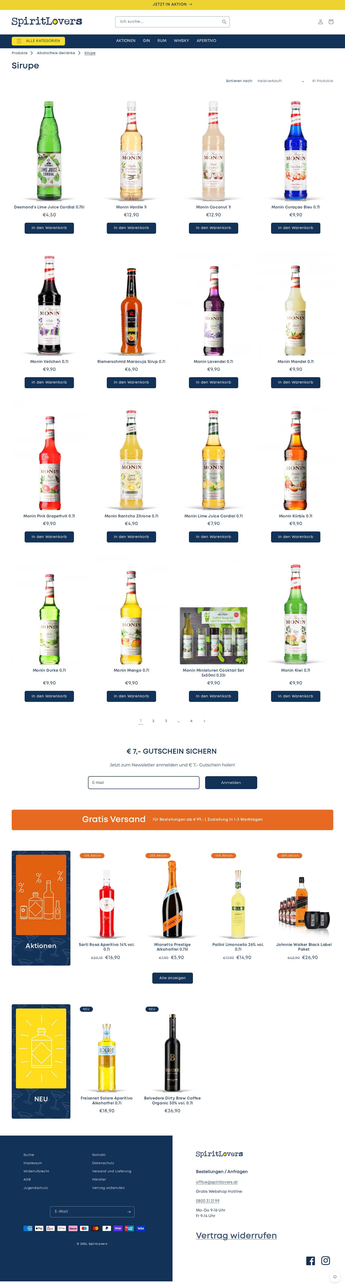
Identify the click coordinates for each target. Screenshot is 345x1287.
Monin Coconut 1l (213, 207)
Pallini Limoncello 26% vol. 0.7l (238, 947)
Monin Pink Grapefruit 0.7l (49, 516)
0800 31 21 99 (207, 1201)
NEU (41, 1100)
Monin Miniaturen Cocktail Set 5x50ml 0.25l (213, 673)
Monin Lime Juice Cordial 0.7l (213, 516)
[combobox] (172, 22)
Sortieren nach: (239, 81)
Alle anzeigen (172, 978)
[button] (38, 41)
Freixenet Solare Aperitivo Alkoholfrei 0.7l (107, 1101)
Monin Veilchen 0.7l (49, 362)
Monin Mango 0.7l (131, 670)
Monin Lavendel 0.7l (213, 362)
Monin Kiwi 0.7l (295, 670)
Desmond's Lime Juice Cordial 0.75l (49, 207)
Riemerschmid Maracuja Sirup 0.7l (131, 362)
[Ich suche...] (224, 22)
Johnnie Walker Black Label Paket (304, 947)
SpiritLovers (98, 1244)
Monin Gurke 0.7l (49, 670)
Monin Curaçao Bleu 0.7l (296, 207)
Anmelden (231, 782)
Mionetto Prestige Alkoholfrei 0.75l (172, 947)
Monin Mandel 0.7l (296, 362)
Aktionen (41, 946)
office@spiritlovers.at (217, 1182)
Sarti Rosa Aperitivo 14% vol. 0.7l (107, 947)
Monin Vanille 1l (131, 207)
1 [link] (140, 721)
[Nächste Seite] (204, 721)
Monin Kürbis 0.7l (295, 516)
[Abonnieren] (129, 1211)
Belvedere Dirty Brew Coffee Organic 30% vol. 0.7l (172, 1101)
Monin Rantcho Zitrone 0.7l (131, 516)
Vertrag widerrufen (236, 1236)
